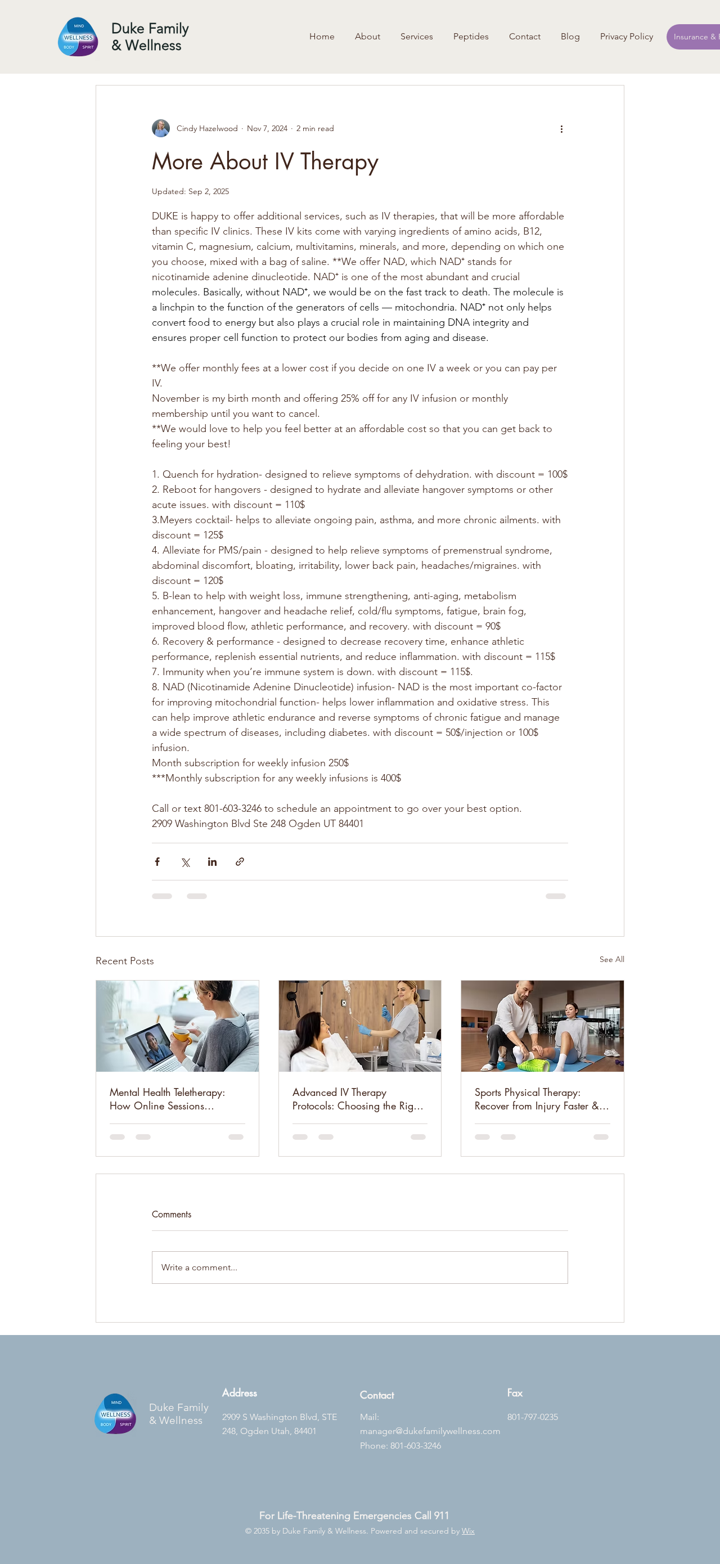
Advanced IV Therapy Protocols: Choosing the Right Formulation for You (356, 1098)
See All (612, 959)
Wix (468, 1531)
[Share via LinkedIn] (212, 861)
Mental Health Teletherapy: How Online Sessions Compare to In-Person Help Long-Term (168, 1098)
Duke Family (179, 1407)
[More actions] (561, 128)
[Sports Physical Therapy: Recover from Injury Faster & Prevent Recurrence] (542, 1026)
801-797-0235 (532, 1417)
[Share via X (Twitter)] (184, 861)
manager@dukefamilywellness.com (430, 1431)
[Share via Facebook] (157, 861)
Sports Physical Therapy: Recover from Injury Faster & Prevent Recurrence (537, 1098)
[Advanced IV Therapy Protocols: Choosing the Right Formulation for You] (360, 1026)
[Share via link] (240, 861)
